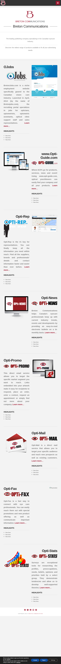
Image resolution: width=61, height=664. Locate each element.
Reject (44, 660)
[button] (58, 3)
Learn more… (51, 333)
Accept (35, 660)
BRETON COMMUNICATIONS (36, 613)
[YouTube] (33, 610)
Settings (53, 660)
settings (18, 662)
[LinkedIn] (30, 610)
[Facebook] (25, 610)
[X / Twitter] (27, 610)
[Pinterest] (36, 610)
